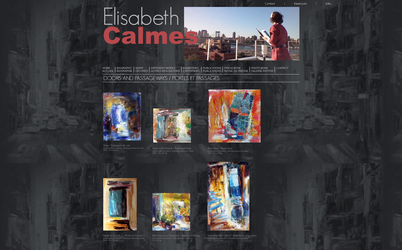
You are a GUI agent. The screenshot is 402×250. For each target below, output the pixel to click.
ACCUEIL (108, 70)
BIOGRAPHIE (124, 70)
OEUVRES (141, 70)
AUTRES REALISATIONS (165, 70)
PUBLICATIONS (212, 70)
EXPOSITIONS (191, 70)
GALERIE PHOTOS (262, 70)
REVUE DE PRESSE (236, 70)
